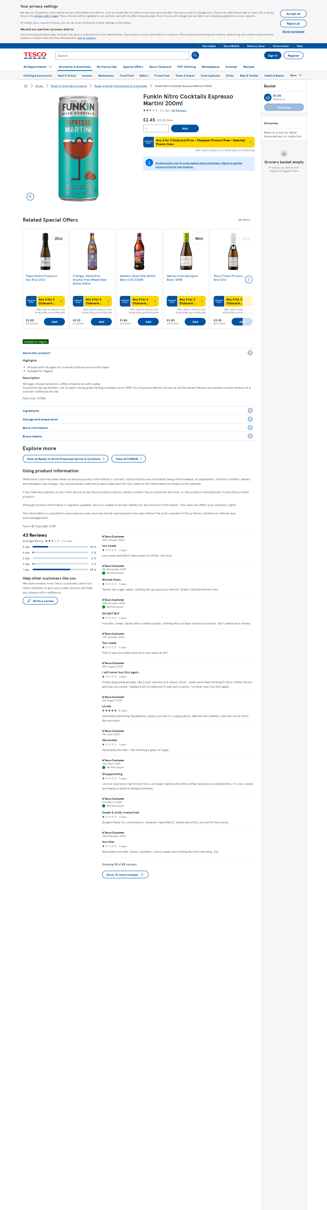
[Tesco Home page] (34, 55)
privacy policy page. (46, 16)
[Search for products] (195, 55)
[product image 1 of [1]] (78, 148)
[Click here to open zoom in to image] (30, 196)
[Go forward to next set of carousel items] (248, 279)
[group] (45, 279)
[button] (209, 45)
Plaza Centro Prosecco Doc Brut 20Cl (41, 278)
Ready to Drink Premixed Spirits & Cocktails (120, 86)
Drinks (39, 86)
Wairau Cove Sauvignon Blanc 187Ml (182, 278)
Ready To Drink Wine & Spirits (69, 86)
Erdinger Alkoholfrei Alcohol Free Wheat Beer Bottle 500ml (90, 279)
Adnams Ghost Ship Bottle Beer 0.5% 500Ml (137, 278)
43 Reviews (179, 110)
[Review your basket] (268, 97)
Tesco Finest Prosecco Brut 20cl (229, 278)
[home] (26, 86)
